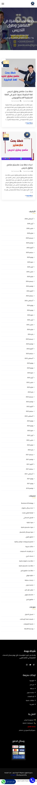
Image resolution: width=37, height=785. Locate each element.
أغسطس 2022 (29, 416)
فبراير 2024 (30, 329)
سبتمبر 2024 (29, 295)
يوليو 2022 (30, 420)
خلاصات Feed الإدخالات (26, 619)
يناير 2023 (30, 392)
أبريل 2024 (30, 319)
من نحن (32, 684)
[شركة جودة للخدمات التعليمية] (33, 3)
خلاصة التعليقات (28, 624)
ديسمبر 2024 (29, 281)
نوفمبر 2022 (29, 401)
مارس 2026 (29, 228)
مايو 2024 (30, 315)
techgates (13, 775)
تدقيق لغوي (29, 536)
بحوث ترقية (30, 522)
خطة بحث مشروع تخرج (27, 570)
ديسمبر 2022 (29, 396)
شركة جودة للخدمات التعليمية (19, 35)
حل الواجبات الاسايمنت (26, 551)
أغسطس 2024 (29, 300)
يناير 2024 (30, 334)
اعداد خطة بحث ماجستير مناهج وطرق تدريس (20, 166)
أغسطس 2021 (29, 473)
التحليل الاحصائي (28, 517)
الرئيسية (32, 680)
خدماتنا (32, 688)
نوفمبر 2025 (29, 242)
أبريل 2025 (30, 266)
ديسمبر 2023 (29, 339)
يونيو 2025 (30, 257)
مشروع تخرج (29, 599)
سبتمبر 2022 (29, 411)
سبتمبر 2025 (29, 252)
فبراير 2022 (30, 445)
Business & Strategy (27, 503)
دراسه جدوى (29, 585)
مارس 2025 (29, 271)
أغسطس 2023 (29, 358)
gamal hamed (27, 101)
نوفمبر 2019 (29, 488)
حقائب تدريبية (29, 546)
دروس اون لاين (29, 589)
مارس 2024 (29, 324)
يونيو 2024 (30, 310)
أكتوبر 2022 (29, 406)
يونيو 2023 (30, 368)
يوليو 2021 (30, 478)
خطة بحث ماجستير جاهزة (26, 565)
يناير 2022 (30, 449)
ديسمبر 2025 (29, 238)
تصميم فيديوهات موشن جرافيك (23, 541)
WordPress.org (28, 628)
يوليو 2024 (30, 305)
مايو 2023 (30, 372)
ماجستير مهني (29, 594)
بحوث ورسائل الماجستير (26, 532)
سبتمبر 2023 (29, 353)
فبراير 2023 (30, 387)
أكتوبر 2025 (29, 247)
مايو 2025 (30, 262)
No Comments (15, 101)
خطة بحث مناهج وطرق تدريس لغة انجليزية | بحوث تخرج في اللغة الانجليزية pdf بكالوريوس (19, 94)
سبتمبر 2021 (29, 469)
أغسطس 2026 (29, 218)
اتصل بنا (32, 704)
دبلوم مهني (29, 575)
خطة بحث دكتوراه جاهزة (26, 561)
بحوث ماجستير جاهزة (27, 527)
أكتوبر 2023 (29, 348)
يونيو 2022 (30, 425)
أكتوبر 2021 (29, 464)
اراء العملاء (31, 696)
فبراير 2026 (30, 233)
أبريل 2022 (30, 435)
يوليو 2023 (30, 363)
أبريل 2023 (30, 377)
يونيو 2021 (30, 483)
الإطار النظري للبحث (27, 512)
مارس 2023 (29, 382)
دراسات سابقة (29, 580)
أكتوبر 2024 (29, 291)
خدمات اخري (29, 556)
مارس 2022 (29, 440)
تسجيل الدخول (29, 614)
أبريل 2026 (30, 223)
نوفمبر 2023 (29, 343)
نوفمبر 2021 (29, 459)
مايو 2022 (30, 430)
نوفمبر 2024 (29, 286)
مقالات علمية (30, 700)
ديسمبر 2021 (29, 454)
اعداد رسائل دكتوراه (27, 508)
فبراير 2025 (30, 276)
